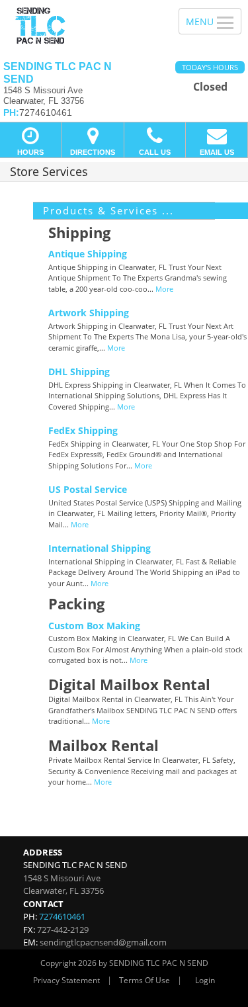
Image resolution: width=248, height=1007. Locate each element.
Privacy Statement (66, 980)
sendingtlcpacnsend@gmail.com (103, 942)
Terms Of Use (144, 980)
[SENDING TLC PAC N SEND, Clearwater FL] (82, 25)
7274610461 (62, 916)
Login (205, 980)
